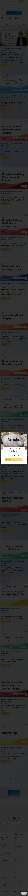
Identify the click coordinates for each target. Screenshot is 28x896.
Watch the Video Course (14, 460)
